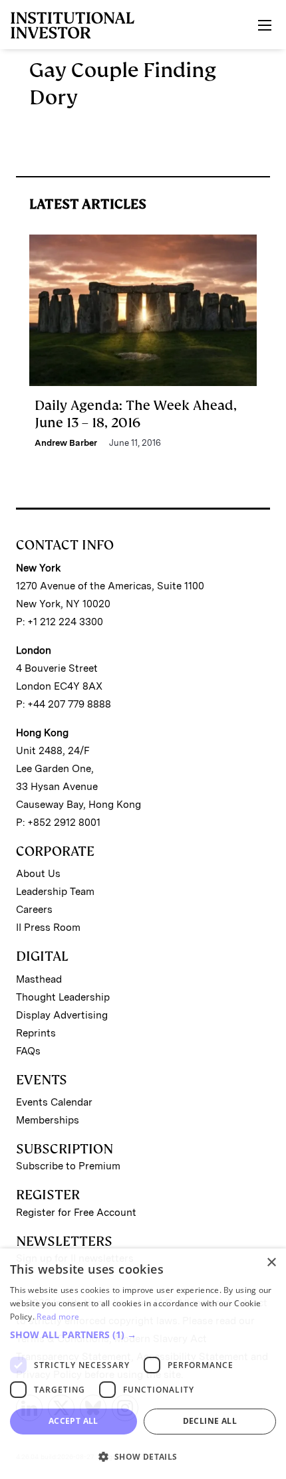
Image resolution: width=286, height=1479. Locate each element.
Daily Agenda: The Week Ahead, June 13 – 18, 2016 (136, 414)
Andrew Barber (66, 443)
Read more (58, 1316)
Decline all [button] (210, 1421)
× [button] (271, 1263)
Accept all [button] (73, 1421)
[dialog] (143, 1363)
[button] (143, 1334)
